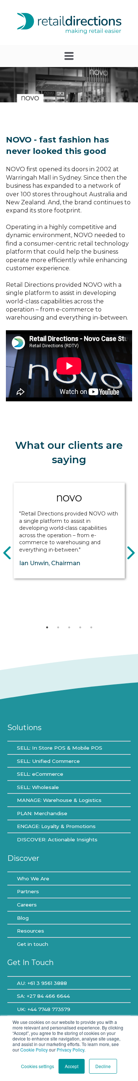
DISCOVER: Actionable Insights (57, 839)
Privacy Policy (70, 1049)
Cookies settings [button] (37, 1066)
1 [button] (47, 627)
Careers (27, 905)
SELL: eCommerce (40, 774)
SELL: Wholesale (38, 787)
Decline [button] (103, 1066)
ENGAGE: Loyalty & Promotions (56, 826)
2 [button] (58, 627)
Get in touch (32, 944)
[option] (69, 530)
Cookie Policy (34, 1049)
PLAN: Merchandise (42, 813)
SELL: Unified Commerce (48, 761)
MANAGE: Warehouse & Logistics (59, 800)
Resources (30, 931)
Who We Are (33, 878)
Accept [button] (71, 1066)
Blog (23, 918)
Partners (28, 891)
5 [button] (91, 627)
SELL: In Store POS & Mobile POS (59, 748)
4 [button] (80, 627)
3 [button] (69, 627)
